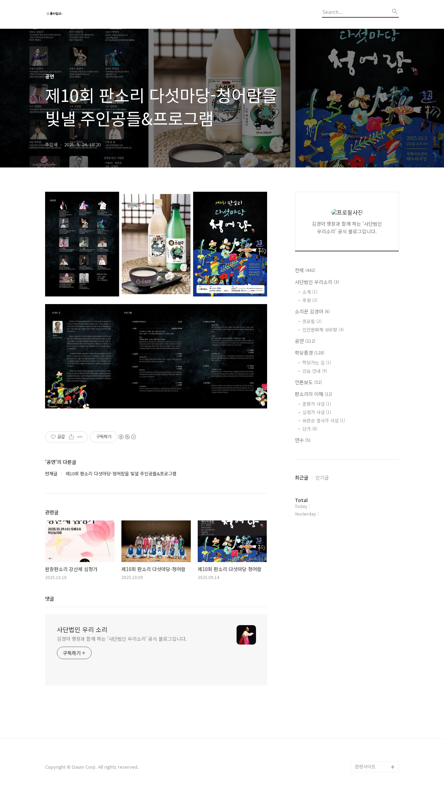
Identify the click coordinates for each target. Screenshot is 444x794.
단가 (309, 428)
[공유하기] (71, 437)
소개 (309, 291)
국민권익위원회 (369, 755)
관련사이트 (365, 766)
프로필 (312, 321)
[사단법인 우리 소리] (83, 14)
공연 (305, 340)
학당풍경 (309, 352)
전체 (305, 270)
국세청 (361, 744)
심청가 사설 (316, 412)
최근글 (301, 477)
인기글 (322, 477)
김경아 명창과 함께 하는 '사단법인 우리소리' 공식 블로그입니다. (122, 638)
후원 (309, 300)
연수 (302, 440)
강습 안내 (314, 371)
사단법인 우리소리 (317, 281)
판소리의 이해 (313, 393)
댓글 (49, 598)
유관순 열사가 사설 (323, 420)
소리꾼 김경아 (312, 311)
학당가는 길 (316, 362)
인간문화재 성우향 (323, 329)
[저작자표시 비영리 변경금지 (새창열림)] (127, 437)
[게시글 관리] (80, 437)
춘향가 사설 (316, 403)
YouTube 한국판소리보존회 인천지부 (375, 728)
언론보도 (308, 382)
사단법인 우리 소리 (82, 629)
